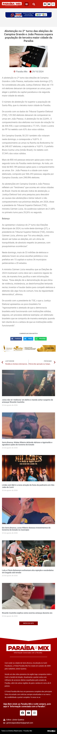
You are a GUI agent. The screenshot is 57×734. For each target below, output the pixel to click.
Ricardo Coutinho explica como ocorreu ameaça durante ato (27, 613)
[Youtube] (49, 4)
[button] (26, 4)
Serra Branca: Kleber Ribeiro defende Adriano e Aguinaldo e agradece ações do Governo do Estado (27, 443)
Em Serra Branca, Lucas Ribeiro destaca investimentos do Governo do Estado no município (26, 529)
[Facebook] (45, 4)
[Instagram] (53, 4)
